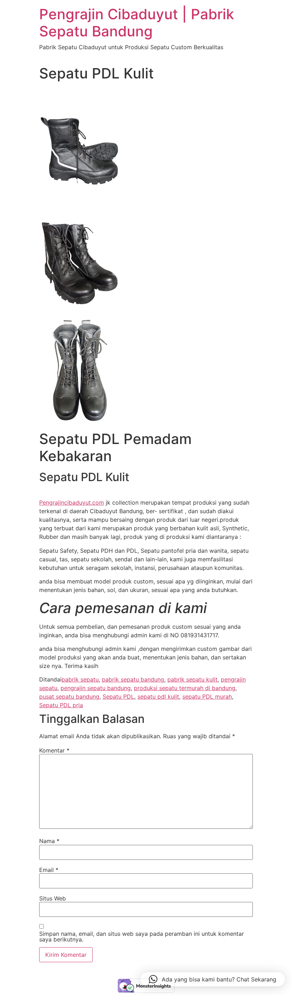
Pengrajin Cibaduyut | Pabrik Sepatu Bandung (136, 22)
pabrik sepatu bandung (133, 679)
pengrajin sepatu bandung (96, 688)
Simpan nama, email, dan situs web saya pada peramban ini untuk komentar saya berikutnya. (141, 936)
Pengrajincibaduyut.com (71, 502)
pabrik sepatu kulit (192, 679)
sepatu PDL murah (207, 696)
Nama (49, 841)
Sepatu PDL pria (61, 705)
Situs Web (52, 898)
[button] (212, 979)
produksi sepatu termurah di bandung (184, 688)
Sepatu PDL (118, 696)
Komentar (54, 750)
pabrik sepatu (80, 679)
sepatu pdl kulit (158, 696)
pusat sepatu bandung (69, 696)
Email (48, 870)
